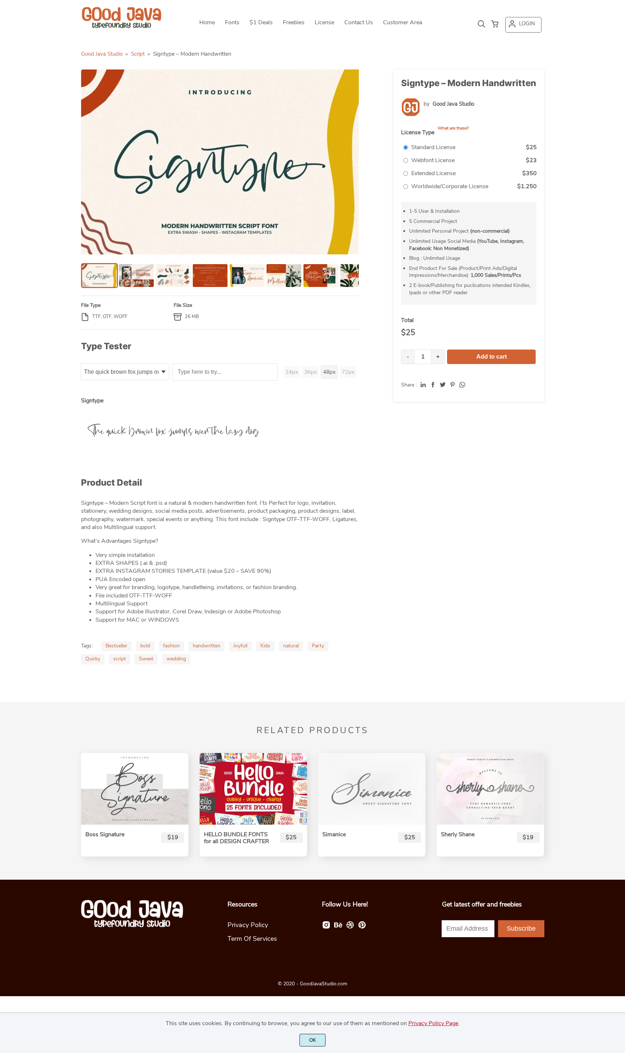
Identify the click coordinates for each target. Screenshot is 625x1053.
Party (318, 645)
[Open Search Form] (481, 24)
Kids (265, 645)
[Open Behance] (338, 927)
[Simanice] (371, 789)
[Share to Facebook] (433, 384)
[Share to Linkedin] (423, 384)
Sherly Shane (458, 834)
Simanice (334, 834)
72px (348, 372)
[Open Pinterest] (362, 927)
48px (329, 372)
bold (145, 645)
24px (291, 372)
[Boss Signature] (134, 789)
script (119, 658)
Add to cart (491, 357)
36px (310, 372)
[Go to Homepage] (121, 27)
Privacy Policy (248, 925)
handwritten (206, 645)
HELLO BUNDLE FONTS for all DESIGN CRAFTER (236, 838)
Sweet (146, 658)
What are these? (453, 128)
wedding (176, 658)
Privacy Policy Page (433, 1023)
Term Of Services (252, 938)
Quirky (92, 658)
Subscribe (521, 928)
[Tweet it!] (442, 384)
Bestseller (116, 645)
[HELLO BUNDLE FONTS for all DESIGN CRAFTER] (253, 789)
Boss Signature (104, 834)
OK (312, 1040)
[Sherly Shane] (490, 789)
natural (291, 645)
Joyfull (240, 645)
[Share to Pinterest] (452, 384)
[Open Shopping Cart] (495, 24)
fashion (171, 645)
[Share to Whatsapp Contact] (462, 384)
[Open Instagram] (326, 927)
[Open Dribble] (350, 927)
